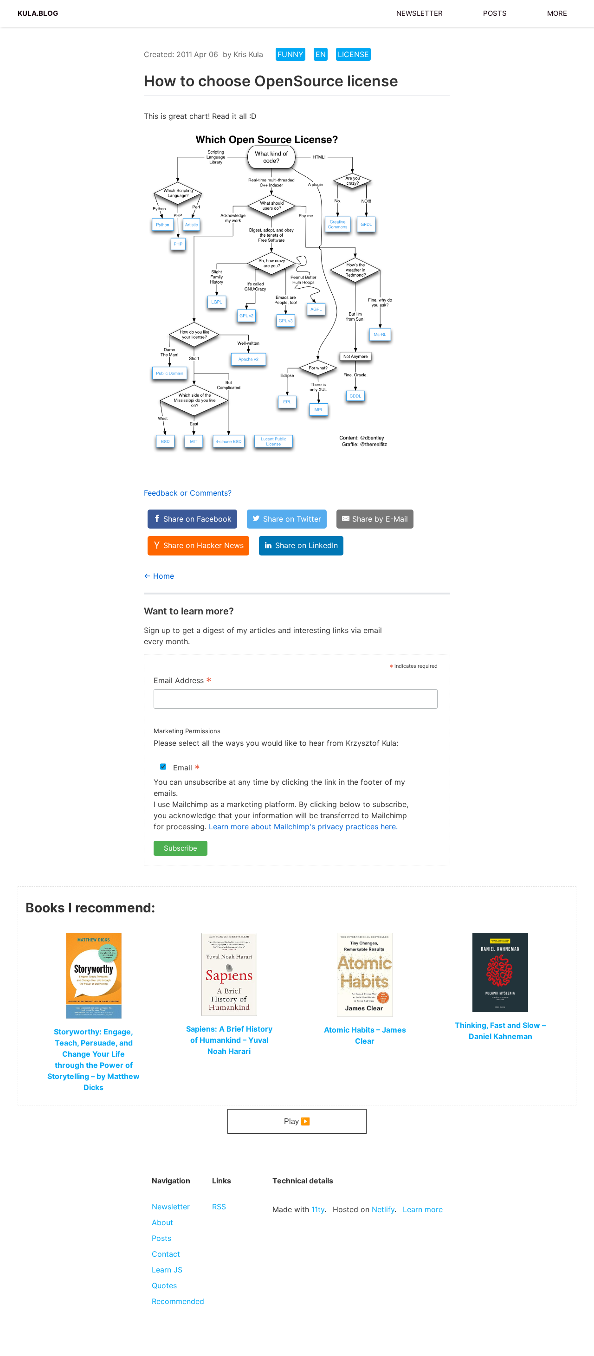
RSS (219, 1206)
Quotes (164, 1285)
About (162, 1222)
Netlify (383, 1209)
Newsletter (419, 12)
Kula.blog (38, 12)
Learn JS (167, 1269)
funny (290, 54)
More (557, 12)
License (353, 54)
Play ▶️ (297, 1121)
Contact (166, 1254)
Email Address (183, 681)
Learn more (423, 1209)
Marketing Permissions (187, 731)
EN (321, 54)
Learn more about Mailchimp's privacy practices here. (303, 826)
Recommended (178, 1301)
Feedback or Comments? (188, 492)
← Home (159, 576)
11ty (317, 1209)
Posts (495, 12)
